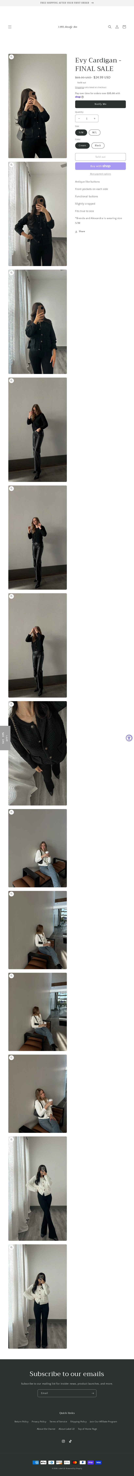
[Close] (109, 713)
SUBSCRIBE (67, 745)
